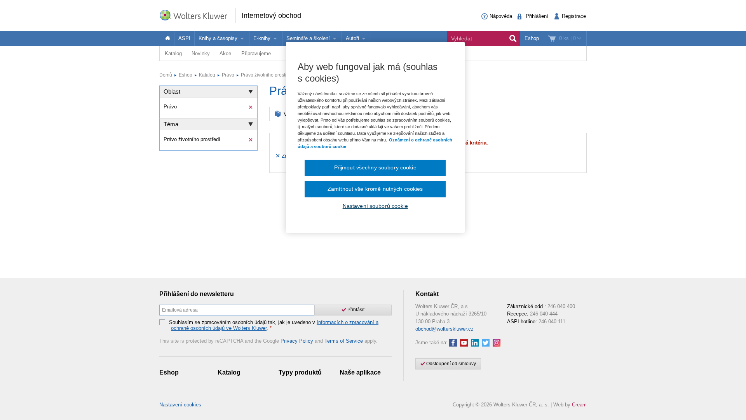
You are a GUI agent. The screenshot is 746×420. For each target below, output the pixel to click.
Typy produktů (300, 372)
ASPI (184, 38)
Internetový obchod (271, 15)
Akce (225, 53)
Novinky (201, 53)
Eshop (532, 38)
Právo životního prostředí (267, 75)
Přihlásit (355, 309)
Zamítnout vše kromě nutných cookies (375, 189)
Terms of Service (343, 341)
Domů (165, 75)
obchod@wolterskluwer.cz (444, 329)
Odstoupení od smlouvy (450, 363)
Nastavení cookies (180, 405)
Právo (228, 75)
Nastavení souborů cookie (375, 206)
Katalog (173, 53)
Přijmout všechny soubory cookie (375, 167)
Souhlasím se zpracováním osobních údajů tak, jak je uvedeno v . (273, 325)
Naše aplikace (360, 372)
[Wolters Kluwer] (197, 15)
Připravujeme (256, 53)
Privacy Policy (297, 341)
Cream (579, 405)
